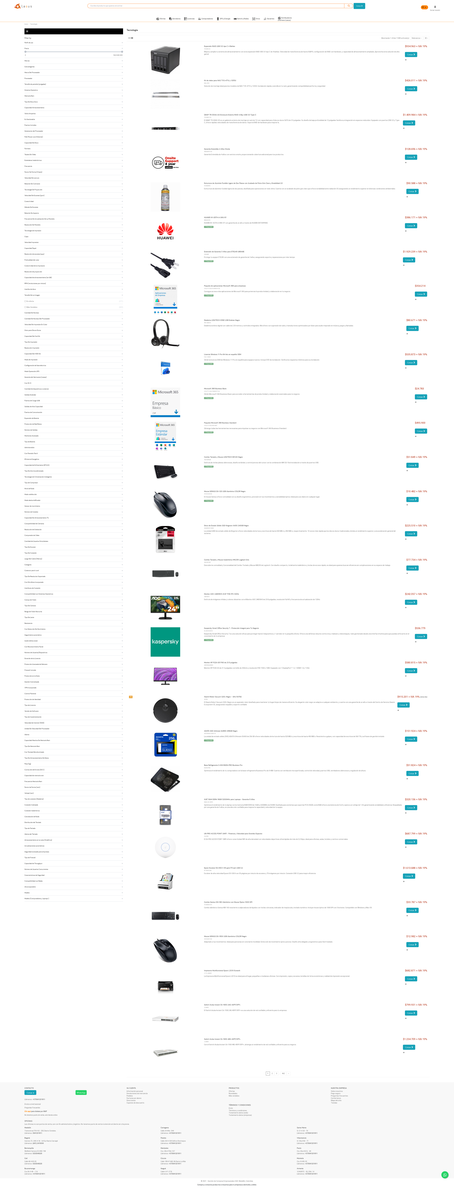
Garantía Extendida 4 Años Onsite (217, 149)
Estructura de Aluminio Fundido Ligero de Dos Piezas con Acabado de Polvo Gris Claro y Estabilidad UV (243, 183)
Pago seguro (335, 1093)
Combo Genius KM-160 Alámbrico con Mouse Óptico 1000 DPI (228, 902)
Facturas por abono (134, 1098)
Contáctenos (336, 1098)
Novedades (233, 1093)
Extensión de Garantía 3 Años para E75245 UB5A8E (224, 251)
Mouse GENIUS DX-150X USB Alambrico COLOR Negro (225, 936)
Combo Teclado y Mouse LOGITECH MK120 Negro (223, 457)
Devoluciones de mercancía (137, 1093)
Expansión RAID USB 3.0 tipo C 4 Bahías (219, 46)
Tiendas (334, 1103)
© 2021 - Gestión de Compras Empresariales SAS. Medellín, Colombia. (227, 1181)
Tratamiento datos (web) (238, 1113)
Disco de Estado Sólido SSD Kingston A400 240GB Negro (226, 525)
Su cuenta (131, 1088)
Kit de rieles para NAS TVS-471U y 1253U (220, 80)
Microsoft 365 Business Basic (215, 388)
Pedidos (130, 1096)
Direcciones (131, 1100)
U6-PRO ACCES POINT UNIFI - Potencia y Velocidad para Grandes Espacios (233, 833)
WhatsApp (81, 1092)
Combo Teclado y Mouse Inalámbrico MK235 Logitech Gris (226, 560)
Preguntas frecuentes (339, 1096)
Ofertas (232, 1091)
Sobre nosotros (337, 1091)
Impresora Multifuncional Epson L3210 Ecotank (222, 970)
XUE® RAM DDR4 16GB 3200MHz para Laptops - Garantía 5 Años (229, 799)
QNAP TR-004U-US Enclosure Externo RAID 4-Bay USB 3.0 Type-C (230, 115)
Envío (231, 1108)
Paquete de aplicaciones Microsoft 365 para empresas (225, 286)
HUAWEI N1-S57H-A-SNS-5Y (215, 217)
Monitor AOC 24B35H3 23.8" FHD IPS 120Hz (221, 594)
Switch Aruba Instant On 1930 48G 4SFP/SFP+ (222, 1039)
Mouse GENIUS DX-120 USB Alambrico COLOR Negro (224, 491)
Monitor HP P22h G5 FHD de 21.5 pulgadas (220, 662)
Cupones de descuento (135, 1103)
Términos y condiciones (238, 1110)
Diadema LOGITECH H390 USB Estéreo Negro (222, 320)
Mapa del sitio (336, 1100)
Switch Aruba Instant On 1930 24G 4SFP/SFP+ (222, 1004)
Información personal (135, 1091)
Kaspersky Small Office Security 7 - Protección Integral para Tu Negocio (231, 628)
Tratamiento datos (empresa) (240, 1115)
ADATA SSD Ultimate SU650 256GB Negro (220, 731)
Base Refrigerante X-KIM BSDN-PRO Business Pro (223, 765)
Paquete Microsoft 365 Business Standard (220, 423)
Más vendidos (234, 1096)
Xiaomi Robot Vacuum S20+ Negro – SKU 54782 (223, 696)
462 (283, 1073)
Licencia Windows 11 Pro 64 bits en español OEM (222, 354)
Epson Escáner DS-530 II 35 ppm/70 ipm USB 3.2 (223, 868)
